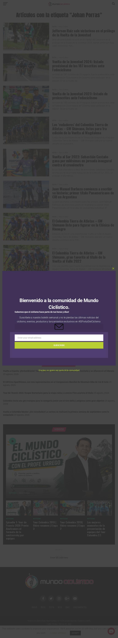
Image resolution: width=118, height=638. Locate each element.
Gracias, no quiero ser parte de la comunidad (59, 370)
